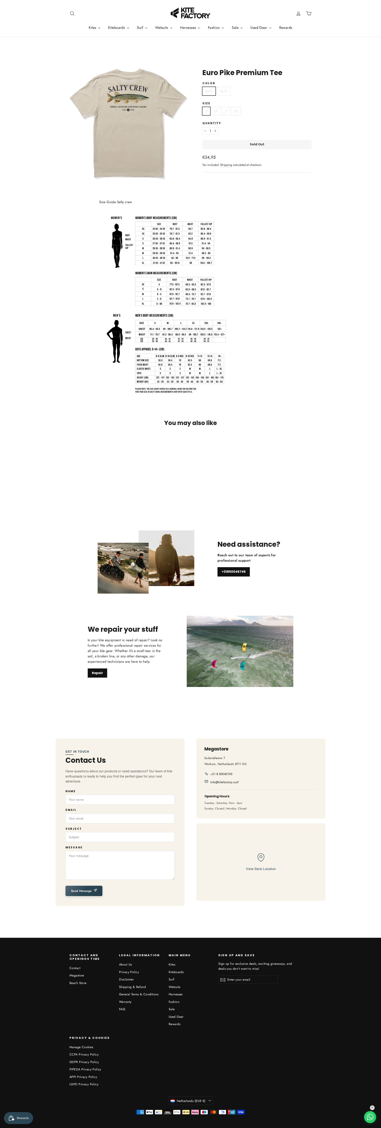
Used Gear (259, 27)
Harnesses (188, 27)
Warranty (125, 1002)
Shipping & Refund (132, 987)
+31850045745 (234, 571)
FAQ (122, 1009)
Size (206, 103)
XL (236, 111)
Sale (236, 27)
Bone (224, 91)
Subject (73, 829)
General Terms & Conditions (138, 994)
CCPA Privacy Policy (84, 1054)
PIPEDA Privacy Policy (85, 1069)
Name (70, 791)
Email (71, 810)
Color (208, 83)
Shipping (226, 165)
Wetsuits (162, 27)
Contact (74, 968)
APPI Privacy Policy (83, 1077)
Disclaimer (126, 979)
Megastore (76, 975)
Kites (93, 27)
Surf (140, 27)
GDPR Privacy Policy (84, 1062)
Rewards (285, 27)
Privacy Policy (129, 972)
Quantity (211, 123)
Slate (209, 91)
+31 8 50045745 (221, 774)
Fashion (214, 27)
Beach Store (78, 983)
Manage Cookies (81, 1047)
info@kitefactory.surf (224, 782)
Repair (97, 673)
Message (74, 847)
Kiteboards (117, 27)
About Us (125, 964)
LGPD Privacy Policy (83, 1084)
